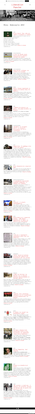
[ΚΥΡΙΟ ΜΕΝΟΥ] (30, 4)
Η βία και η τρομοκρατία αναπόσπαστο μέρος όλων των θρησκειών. (21, 236)
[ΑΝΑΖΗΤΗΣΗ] (5, 4)
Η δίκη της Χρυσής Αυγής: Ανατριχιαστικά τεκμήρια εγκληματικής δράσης (20, 56)
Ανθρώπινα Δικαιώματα (16, 179)
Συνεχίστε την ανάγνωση (22, 45)
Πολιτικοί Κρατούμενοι (16, 125)
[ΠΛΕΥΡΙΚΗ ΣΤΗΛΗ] (17, 403)
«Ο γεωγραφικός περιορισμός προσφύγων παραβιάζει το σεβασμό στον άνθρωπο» (21, 182)
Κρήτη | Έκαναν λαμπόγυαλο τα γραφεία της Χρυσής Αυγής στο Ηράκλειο (21, 90)
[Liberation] (16, 408)
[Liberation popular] (18, 408)
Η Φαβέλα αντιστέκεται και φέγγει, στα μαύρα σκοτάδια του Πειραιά (22, 109)
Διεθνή (14, 216)
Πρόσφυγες (22, 179)
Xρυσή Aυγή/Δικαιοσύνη (16, 69)
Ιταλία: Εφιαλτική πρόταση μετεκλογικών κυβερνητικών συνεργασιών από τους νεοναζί (21, 256)
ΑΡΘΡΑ (14, 106)
